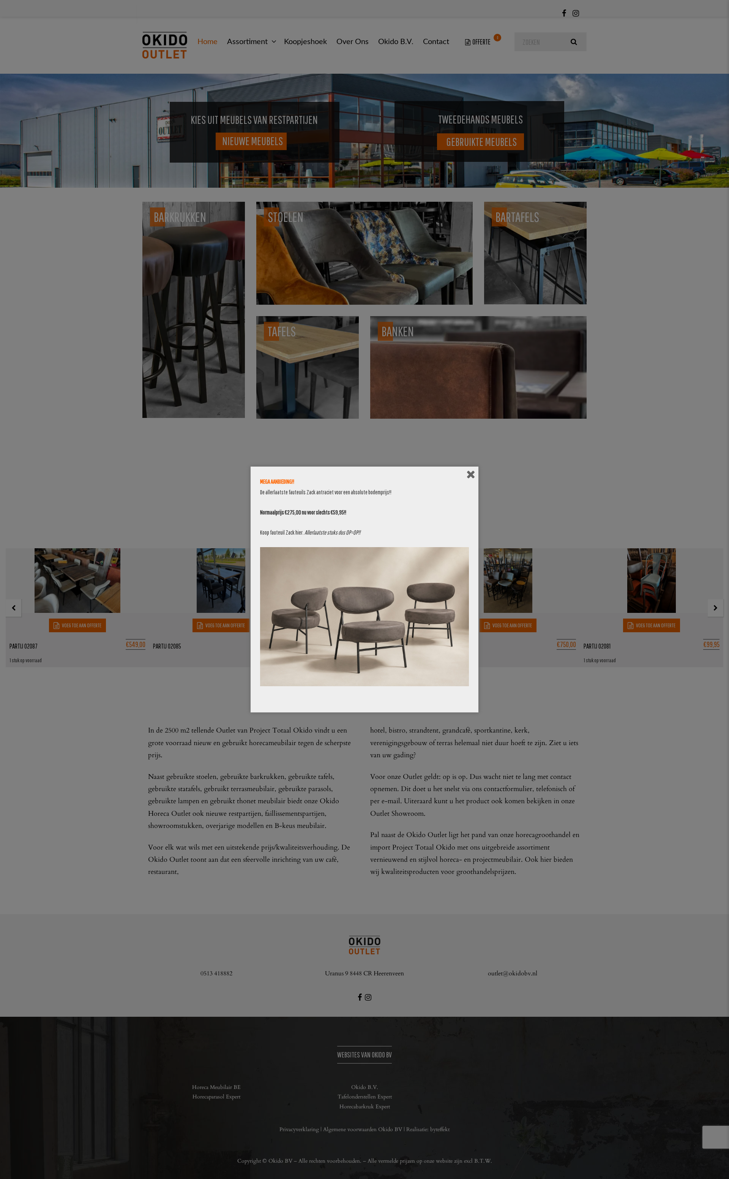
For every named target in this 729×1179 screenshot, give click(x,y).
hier (299, 532)
